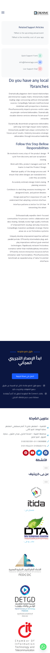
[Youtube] (32, 453)
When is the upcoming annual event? (29, 33)
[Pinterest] (26, 453)
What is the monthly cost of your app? (28, 37)
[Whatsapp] (43, 647)
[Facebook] (46, 453)
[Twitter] (39, 453)
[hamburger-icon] (46, 468)
